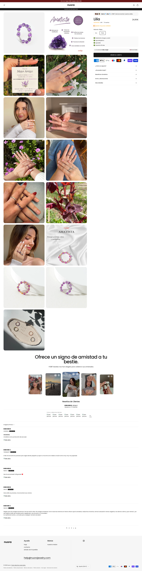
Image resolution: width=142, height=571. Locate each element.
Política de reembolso (8, 567)
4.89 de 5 (75, 405)
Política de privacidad (18, 567)
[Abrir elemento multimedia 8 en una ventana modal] (66, 160)
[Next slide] (110, 384)
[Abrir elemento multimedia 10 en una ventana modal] (66, 202)
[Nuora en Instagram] (84, 541)
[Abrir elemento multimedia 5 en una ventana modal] (24, 117)
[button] (74, 528)
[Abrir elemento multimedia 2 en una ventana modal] (66, 32)
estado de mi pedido (31, 550)
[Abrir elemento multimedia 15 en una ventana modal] (66, 287)
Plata (102, 33)
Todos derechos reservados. (18, 565)
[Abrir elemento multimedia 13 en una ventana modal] (24, 32)
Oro (96, 33)
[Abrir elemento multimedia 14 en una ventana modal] (24, 287)
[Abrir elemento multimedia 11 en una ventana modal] (24, 245)
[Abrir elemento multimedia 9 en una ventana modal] (24, 202)
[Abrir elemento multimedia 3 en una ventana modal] (24, 75)
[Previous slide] (31, 384)
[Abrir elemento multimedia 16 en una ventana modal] (24, 330)
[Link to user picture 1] (7, 442)
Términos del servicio (28, 567)
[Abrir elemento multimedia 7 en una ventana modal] (24, 160)
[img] (7, 429)
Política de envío (36, 567)
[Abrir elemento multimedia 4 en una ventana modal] (66, 75)
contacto (27, 547)
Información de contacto (52, 567)
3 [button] (71, 528)
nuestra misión (52, 544)
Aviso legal (43, 567)
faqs (25, 544)
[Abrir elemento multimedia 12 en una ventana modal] (66, 245)
